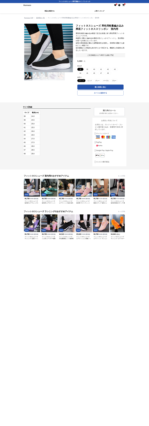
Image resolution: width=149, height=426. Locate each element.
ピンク (90, 80)
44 (80, 73)
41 (101, 69)
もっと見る (121, 176)
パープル (106, 80)
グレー (97, 80)
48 (108, 73)
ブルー (114, 80)
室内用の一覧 (40, 18)
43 (115, 69)
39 (87, 69)
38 (80, 69)
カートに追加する (100, 93)
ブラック (81, 80)
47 (101, 73)
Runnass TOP (28, 18)
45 (87, 73)
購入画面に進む (100, 87)
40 (94, 69)
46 (94, 73)
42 (108, 69)
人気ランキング (99, 11)
